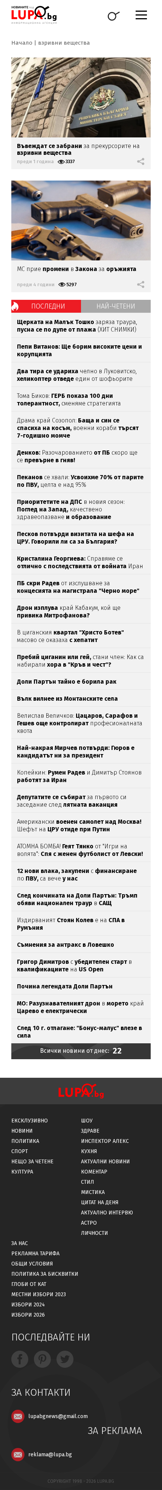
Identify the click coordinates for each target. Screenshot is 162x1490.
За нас (19, 1243)
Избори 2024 (28, 1304)
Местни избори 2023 (38, 1294)
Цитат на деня (100, 1202)
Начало (21, 42)
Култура (22, 1172)
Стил (87, 1182)
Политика (25, 1141)
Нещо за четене (32, 1161)
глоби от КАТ (28, 1284)
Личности (94, 1233)
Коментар (94, 1172)
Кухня (89, 1151)
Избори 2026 (28, 1315)
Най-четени (115, 306)
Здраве (90, 1131)
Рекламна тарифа (35, 1253)
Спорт (19, 1151)
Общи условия (32, 1264)
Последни (48, 306)
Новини (22, 1131)
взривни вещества (64, 42)
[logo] (34, 15)
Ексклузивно (29, 1121)
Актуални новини (105, 1161)
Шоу (87, 1121)
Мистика (93, 1192)
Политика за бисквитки (44, 1274)
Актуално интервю (107, 1212)
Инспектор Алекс (105, 1141)
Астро (89, 1223)
